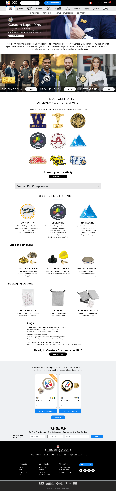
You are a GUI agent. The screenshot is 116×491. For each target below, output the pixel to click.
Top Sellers (23, 472)
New (20, 470)
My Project (102, 3)
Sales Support (45, 475)
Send (97, 436)
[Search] (37, 3)
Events (42, 472)
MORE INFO (57, 176)
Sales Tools (68, 13)
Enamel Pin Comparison (32, 186)
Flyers (41, 470)
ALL (20, 475)
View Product (47, 411)
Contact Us (81, 13)
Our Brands (64, 470)
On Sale (58, 13)
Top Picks (47, 13)
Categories (34, 13)
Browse (58, 417)
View (31, 89)
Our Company (64, 467)
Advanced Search (53, 3)
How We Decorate (66, 472)
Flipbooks (43, 467)
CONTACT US (58, 354)
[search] (30, 3)
